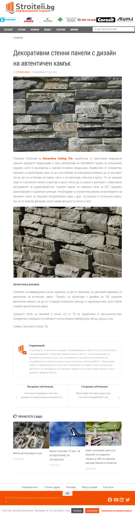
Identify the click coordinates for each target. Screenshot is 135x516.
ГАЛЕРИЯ (60, 29)
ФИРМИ (74, 29)
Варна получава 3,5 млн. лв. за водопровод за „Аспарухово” (65, 455)
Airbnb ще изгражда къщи (27, 453)
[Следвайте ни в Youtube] (116, 500)
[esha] (67, 21)
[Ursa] (28, 21)
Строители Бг (23, 72)
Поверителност (30, 487)
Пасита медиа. (14, 501)
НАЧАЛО (8, 29)
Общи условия (89, 487)
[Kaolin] (9, 21)
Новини (18, 37)
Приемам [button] (77, 510)
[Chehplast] (86, 21)
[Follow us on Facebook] (110, 500)
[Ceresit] (105, 21)
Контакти (108, 487)
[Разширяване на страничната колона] (4, 38)
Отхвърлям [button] (92, 510)
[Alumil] (125, 21)
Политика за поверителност (116, 510)
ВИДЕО (47, 29)
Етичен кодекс (52, 487)
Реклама (71, 487)
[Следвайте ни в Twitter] (127, 500)
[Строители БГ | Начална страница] (29, 8)
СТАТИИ (22, 29)
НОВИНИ (34, 29)
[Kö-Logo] (48, 21)
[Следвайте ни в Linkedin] (122, 500)
